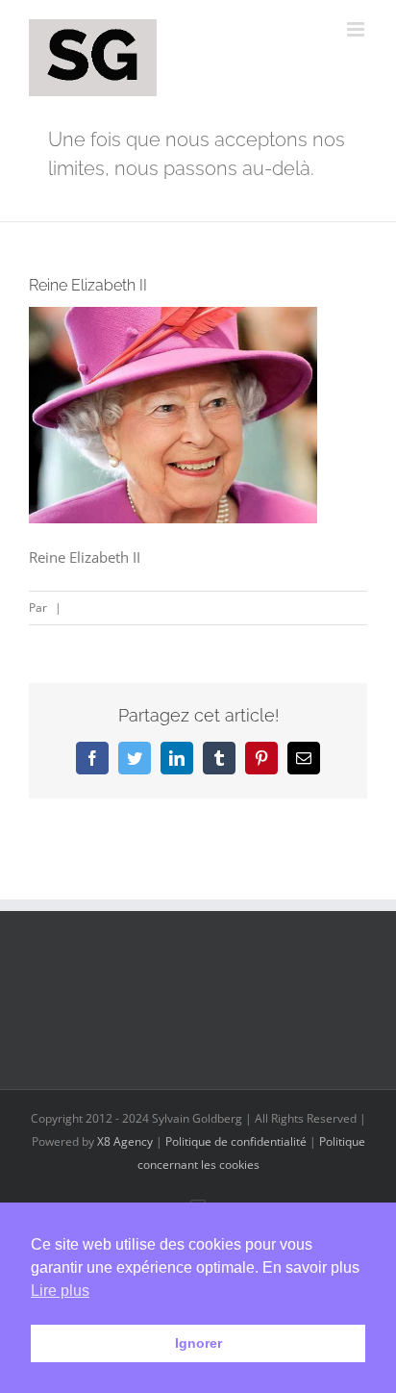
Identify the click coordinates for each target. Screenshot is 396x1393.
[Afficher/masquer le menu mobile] (357, 29)
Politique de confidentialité (236, 1141)
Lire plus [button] (60, 1290)
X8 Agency (125, 1141)
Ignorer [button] (198, 1343)
